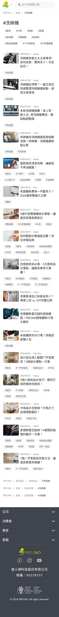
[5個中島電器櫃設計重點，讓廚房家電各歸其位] (11, 218)
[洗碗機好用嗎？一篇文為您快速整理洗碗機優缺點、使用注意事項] (11, 89)
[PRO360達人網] (19, 562)
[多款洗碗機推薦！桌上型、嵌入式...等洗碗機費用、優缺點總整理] (11, 115)
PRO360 (7, 13)
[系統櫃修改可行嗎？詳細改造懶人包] (11, 340)
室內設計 (20, 481)
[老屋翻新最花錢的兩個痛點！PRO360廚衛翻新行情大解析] (11, 318)
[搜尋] (19, 5)
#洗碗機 (28, 13)
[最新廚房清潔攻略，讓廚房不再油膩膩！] (11, 168)
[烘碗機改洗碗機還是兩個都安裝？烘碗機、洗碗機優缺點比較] (11, 141)
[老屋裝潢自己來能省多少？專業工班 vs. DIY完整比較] (11, 301)
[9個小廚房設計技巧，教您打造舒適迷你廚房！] (11, 384)
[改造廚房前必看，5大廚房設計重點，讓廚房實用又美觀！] (11, 268)
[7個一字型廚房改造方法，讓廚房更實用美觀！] (11, 463)
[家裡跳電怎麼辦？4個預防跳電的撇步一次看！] (11, 435)
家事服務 (29, 496)
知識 (18, 13)
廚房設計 (33, 481)
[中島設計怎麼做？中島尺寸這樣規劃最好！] (11, 412)
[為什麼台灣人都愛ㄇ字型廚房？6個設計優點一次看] (11, 362)
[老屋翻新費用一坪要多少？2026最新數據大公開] (11, 196)
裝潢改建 (29, 488)
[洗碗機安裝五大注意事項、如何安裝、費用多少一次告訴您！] (11, 63)
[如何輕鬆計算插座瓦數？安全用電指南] (11, 240)
